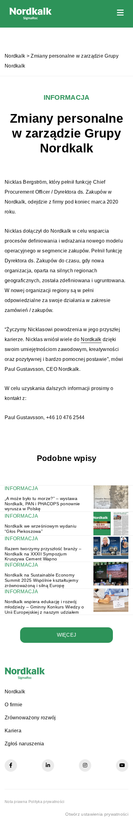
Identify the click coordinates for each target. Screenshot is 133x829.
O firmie (13, 704)
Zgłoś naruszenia (24, 743)
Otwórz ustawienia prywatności (96, 814)
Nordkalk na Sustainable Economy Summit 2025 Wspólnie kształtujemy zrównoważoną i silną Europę (41, 580)
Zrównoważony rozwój (30, 717)
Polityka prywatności (46, 802)
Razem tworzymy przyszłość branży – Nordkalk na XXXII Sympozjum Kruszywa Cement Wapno (43, 554)
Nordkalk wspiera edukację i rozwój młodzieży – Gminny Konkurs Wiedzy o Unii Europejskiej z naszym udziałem (44, 607)
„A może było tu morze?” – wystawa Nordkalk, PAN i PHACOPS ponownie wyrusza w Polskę (42, 503)
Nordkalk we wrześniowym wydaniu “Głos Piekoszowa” (40, 529)
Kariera (13, 730)
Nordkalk (15, 56)
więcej (66, 635)
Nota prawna (16, 802)
